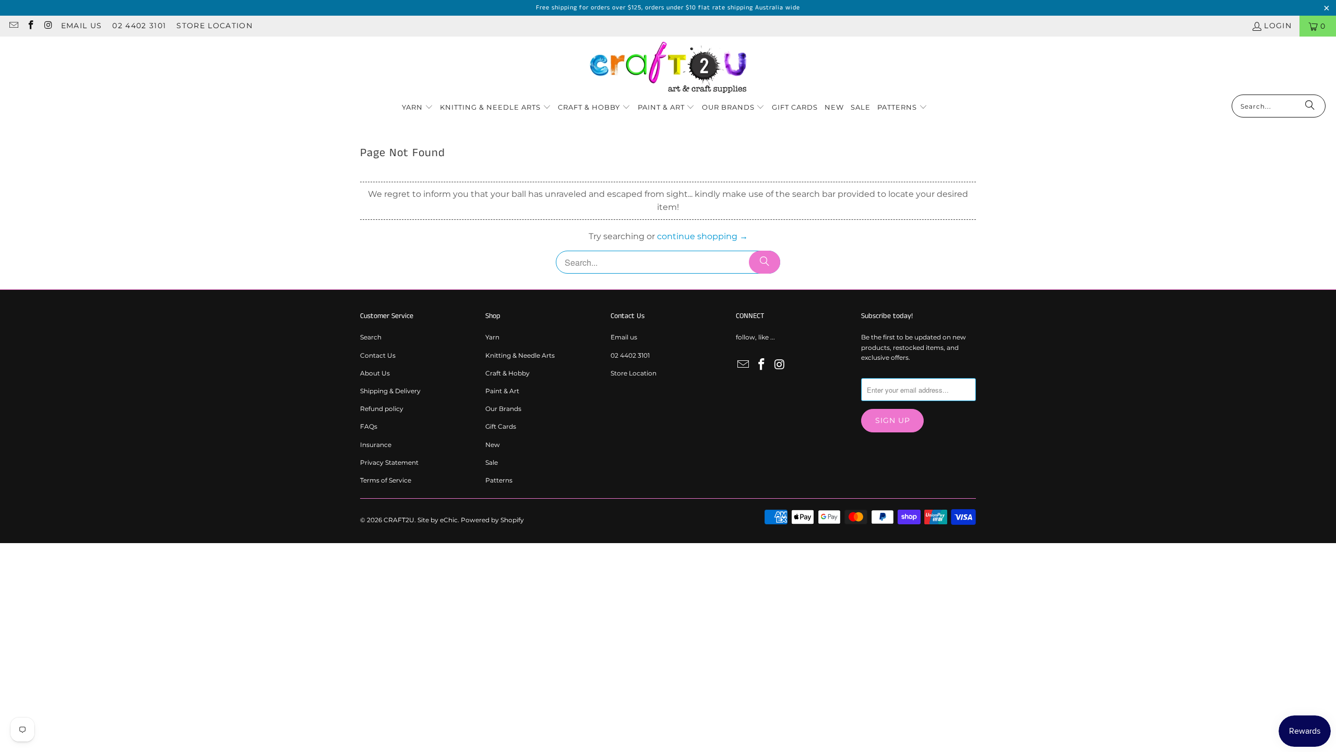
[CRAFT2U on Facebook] (31, 26)
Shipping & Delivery (390, 391)
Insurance (375, 445)
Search (370, 337)
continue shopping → (702, 236)
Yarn (492, 337)
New (492, 445)
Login (1278, 25)
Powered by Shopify (492, 520)
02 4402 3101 (139, 25)
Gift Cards (500, 426)
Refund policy (381, 409)
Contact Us (378, 355)
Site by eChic (438, 520)
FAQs (368, 426)
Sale (491, 462)
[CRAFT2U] (668, 68)
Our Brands (503, 409)
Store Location (214, 25)
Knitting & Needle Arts (520, 355)
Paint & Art (502, 391)
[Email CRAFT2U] (13, 26)
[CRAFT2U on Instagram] (48, 26)
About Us (375, 373)
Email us (81, 25)
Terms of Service (385, 480)
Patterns (498, 480)
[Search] (1310, 106)
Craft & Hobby (507, 373)
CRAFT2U (399, 520)
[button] (417, 108)
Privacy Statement (389, 462)
